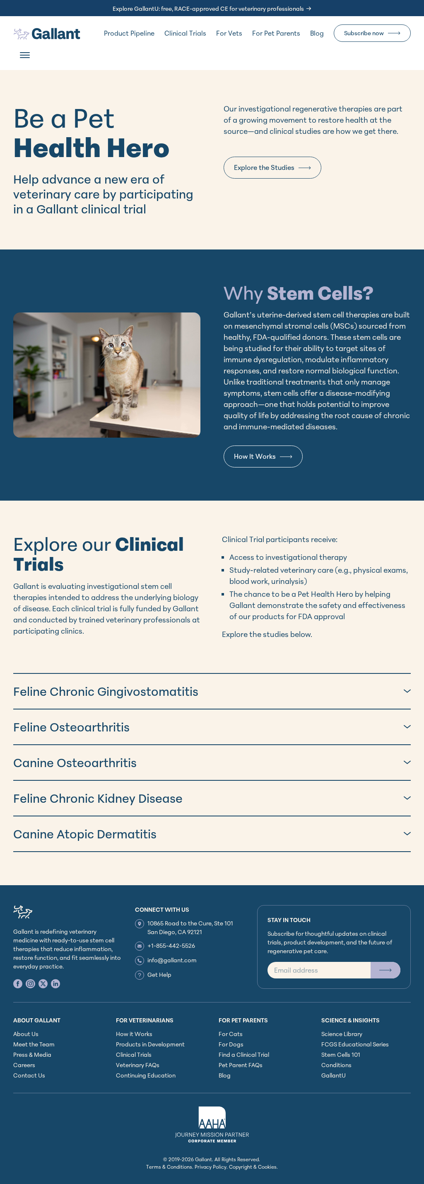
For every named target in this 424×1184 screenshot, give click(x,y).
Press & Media (32, 1054)
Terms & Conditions (169, 1167)
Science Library (341, 1033)
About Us (26, 1033)
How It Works (255, 456)
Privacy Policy (210, 1167)
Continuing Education (146, 1075)
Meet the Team (34, 1044)
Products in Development (150, 1044)
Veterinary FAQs (137, 1064)
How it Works (134, 1033)
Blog (317, 33)
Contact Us (29, 1075)
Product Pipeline (129, 33)
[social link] (17, 983)
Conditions (336, 1064)
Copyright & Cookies (253, 1167)
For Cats (231, 1033)
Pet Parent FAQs (241, 1064)
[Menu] (24, 55)
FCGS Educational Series (355, 1044)
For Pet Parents (276, 33)
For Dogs (231, 1044)
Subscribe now (364, 32)
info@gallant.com (172, 960)
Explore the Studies (264, 167)
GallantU (333, 1075)
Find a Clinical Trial (244, 1054)
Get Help (159, 974)
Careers (24, 1064)
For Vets (229, 33)
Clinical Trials (185, 33)
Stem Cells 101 (340, 1054)
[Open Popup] (385, 970)
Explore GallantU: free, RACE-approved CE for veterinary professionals (208, 8)
